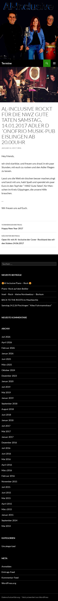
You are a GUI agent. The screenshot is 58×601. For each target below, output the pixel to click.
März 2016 (7, 470)
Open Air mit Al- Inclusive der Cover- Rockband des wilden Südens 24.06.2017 (28, 240)
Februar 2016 (8, 476)
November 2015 (9, 481)
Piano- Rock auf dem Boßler (15, 288)
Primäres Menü (54, 63)
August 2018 (8, 409)
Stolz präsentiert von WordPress (35, 597)
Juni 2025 (6, 359)
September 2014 (9, 520)
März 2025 (7, 364)
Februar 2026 (8, 348)
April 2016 (7, 464)
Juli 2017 (6, 425)
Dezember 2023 (9, 375)
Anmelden (6, 566)
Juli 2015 (6, 487)
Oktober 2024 (8, 370)
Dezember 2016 (9, 442)
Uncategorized (8, 546)
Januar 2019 (7, 398)
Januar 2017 (7, 437)
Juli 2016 (6, 448)
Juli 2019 (6, 387)
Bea (19, 148)
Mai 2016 (6, 459)
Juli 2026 (6, 336)
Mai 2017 (6, 431)
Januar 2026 (7, 353)
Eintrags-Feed (8, 572)
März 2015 (7, 509)
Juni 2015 (6, 492)
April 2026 (7, 342)
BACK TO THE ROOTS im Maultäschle (20, 299)
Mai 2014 (6, 526)
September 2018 (9, 403)
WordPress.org (9, 583)
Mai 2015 (6, 498)
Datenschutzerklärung (11, 597)
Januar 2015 (7, 515)
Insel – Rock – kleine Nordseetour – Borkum (23, 294)
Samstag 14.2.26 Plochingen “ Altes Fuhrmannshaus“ (27, 305)
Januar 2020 (7, 381)
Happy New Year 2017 (12, 227)
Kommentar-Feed (10, 577)
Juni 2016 (6, 453)
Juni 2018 (6, 414)
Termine (7, 63)
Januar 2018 (7, 420)
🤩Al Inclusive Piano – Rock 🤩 (16, 283)
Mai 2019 (6, 392)
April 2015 (7, 503)
